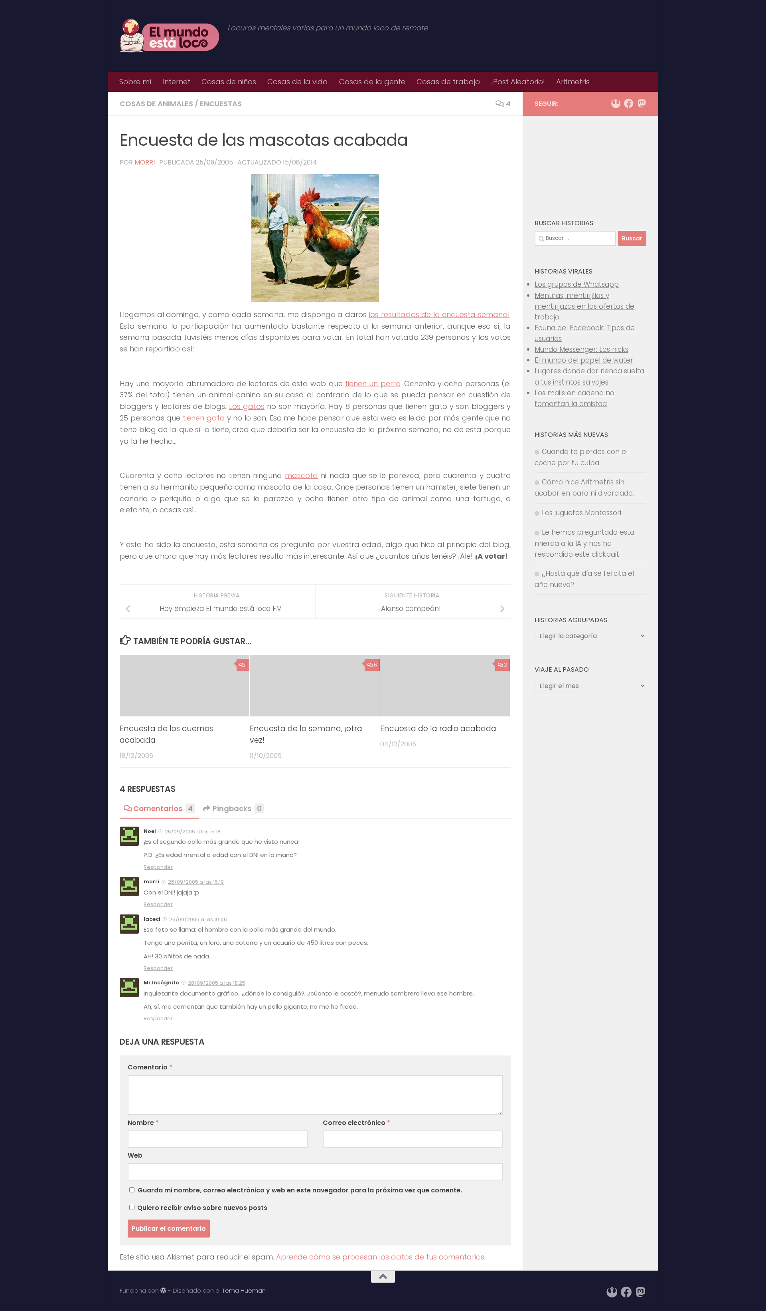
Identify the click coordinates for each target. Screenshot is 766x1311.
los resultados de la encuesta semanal (439, 314)
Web (135, 1155)
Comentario (150, 1067)
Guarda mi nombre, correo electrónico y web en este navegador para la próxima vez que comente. (300, 1190)
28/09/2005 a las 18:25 (216, 983)
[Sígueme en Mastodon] (641, 103)
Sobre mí (135, 82)
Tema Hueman (244, 1290)
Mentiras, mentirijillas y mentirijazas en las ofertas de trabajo (584, 306)
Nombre (143, 1122)
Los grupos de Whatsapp (577, 284)
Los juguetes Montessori (581, 513)
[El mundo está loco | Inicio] (169, 36)
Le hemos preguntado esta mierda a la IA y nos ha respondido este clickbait (584, 543)
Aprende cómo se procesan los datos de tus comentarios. (381, 1257)
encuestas (221, 104)
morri (144, 162)
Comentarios (163, 808)
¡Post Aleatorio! (518, 82)
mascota (301, 475)
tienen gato (204, 418)
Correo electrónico (356, 1122)
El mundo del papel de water (584, 360)
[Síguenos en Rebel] (616, 103)
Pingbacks (237, 808)
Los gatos (247, 406)
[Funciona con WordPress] (163, 1291)
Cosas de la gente (372, 82)
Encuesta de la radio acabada (438, 729)
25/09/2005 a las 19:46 (198, 919)
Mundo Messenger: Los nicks (581, 349)
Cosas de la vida (297, 82)
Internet (176, 82)
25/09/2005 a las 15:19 (196, 882)
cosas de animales (156, 104)
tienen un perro (373, 384)
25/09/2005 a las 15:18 (193, 831)
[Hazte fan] (629, 103)
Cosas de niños (228, 82)
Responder (158, 867)
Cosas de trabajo (448, 82)
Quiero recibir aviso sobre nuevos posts (201, 1207)
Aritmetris (573, 82)
